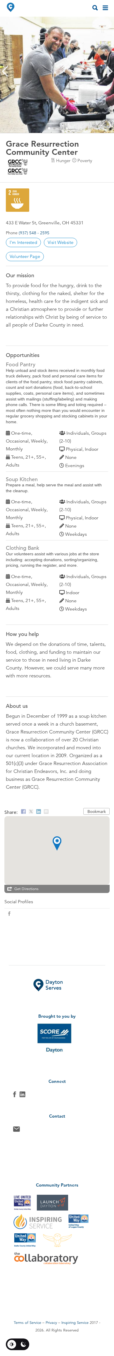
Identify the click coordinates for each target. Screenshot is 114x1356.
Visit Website (61, 242)
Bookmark (96, 811)
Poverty (84, 160)
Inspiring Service (75, 1322)
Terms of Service (27, 1322)
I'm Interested (23, 242)
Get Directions (26, 889)
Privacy (51, 1322)
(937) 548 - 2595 (34, 232)
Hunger (63, 160)
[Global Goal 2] (17, 200)
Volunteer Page (25, 256)
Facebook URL (9, 914)
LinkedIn (22, 1095)
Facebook (14, 1095)
